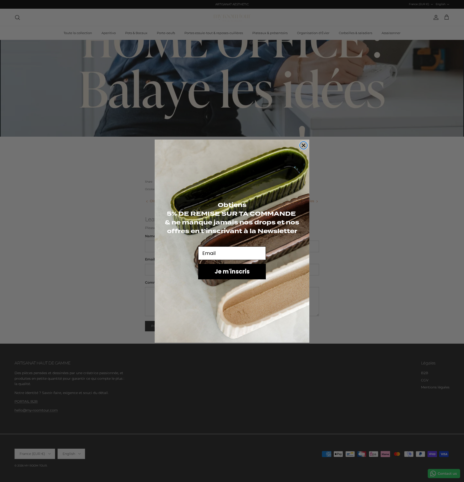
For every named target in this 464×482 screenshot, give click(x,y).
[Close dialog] (303, 145)
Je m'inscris (232, 271)
